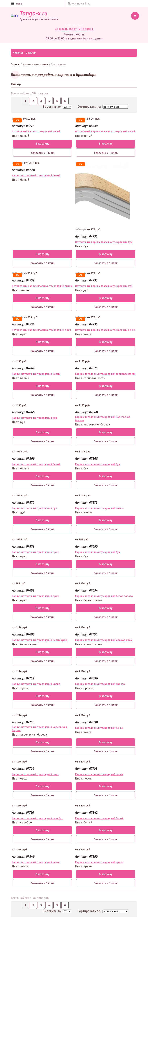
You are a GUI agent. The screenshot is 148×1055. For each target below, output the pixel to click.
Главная (15, 64)
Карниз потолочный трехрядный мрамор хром (103, 640)
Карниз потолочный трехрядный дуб (34, 508)
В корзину (42, 143)
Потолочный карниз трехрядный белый (36, 131)
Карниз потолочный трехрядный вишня (99, 508)
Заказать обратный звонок (74, 29)
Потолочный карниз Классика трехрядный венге (105, 330)
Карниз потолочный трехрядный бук (34, 418)
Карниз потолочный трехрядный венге (99, 728)
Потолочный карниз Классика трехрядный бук (103, 242)
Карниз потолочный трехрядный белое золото (104, 596)
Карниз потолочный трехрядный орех (35, 552)
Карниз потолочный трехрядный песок (99, 774)
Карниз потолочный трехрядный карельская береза (102, 419)
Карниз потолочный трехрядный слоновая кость (105, 374)
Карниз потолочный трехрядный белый (36, 175)
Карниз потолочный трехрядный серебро (37, 818)
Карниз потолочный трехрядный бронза (100, 684)
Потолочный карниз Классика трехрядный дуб (103, 286)
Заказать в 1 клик (42, 152)
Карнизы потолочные (35, 64)
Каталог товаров (24, 52)
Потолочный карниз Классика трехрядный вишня (42, 286)
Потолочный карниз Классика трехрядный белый (105, 131)
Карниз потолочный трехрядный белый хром (39, 640)
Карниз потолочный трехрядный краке (36, 684)
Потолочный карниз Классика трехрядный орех (41, 330)
